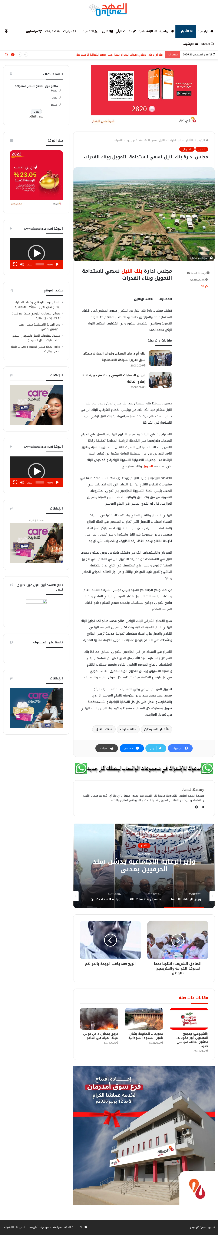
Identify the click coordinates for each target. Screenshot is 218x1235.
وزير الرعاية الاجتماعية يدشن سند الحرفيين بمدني (39, 327)
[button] (36, 253)
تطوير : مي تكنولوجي (202, 1227)
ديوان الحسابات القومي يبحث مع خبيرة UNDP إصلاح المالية (128, 54)
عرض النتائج (36, 116)
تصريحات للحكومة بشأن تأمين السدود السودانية (145, 1036)
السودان (186, 149)
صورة (54, 90)
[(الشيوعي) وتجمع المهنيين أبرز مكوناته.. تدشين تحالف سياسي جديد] (189, 1019)
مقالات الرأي (124, 31)
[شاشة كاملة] (15, 264)
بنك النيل (131, 271)
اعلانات (206, 44)
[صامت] (22, 264)
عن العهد (69, 1227)
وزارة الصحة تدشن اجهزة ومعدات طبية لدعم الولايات (35, 349)
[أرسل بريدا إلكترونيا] (188, 273)
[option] (144, 865)
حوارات (68, 31)
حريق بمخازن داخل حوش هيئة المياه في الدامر (101, 1036)
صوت (54, 97)
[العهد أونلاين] (109, 9)
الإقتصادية (146, 31)
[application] (36, 253)
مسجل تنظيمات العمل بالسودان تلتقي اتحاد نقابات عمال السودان (144, 865)
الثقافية (89, 31)
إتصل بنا (21, 1227)
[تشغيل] (57, 264)
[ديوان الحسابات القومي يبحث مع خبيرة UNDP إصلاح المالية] (160, 380)
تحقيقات (51, 31)
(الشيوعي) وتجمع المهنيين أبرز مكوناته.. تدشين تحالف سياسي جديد (192, 1040)
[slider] (40, 264)
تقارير (106, 31)
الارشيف (189, 44)
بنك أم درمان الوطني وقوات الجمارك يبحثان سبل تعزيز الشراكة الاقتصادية (37, 305)
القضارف (127, 729)
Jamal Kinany (198, 273)
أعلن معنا (33, 1227)
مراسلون (32, 31)
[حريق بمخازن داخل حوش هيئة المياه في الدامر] (99, 1019)
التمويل (148, 466)
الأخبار (185, 31)
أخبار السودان (155, 729)
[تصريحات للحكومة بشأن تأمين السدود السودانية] (144, 1019)
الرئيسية (204, 31)
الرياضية (165, 31)
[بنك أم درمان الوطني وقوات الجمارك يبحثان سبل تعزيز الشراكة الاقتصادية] (160, 358)
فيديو (53, 104)
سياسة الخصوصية (51, 1227)
